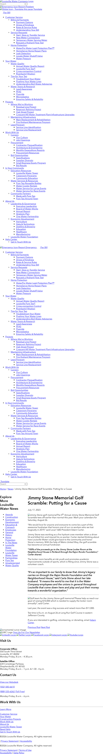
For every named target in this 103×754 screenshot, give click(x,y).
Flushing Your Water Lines (28, 81)
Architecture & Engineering (29, 147)
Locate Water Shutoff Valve (29, 56)
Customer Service (14, 17)
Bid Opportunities (19, 155)
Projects (9, 102)
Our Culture (22, 137)
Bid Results (21, 165)
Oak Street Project (25, 112)
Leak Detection (23, 53)
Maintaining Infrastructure (23, 117)
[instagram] (58, 635)
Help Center (11, 239)
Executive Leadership (26, 206)
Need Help (5, 729)
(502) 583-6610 (7, 687)
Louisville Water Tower (27, 173)
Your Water (10, 61)
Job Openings (23, 140)
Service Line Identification (28, 127)
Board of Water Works (27, 209)
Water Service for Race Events (30, 191)
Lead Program (18, 124)
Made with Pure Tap (25, 196)
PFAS (18, 91)
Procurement (17, 142)
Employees (10, 530)
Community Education (27, 178)
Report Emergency (27, 247)
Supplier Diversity (24, 160)
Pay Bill (6, 12)
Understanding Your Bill (27, 30)
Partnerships (11, 558)
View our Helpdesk (9, 682)
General (9, 532)
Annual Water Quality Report (30, 66)
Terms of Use (25, 750)
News (10, 489)
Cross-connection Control (28, 71)
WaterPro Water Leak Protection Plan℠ (35, 48)
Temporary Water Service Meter (31, 40)
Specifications (23, 158)
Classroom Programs (26, 175)
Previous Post (34, 627)
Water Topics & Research (23, 86)
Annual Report (23, 211)
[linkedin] (8, 635)
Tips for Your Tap (19, 76)
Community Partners (21, 193)
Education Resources (21, 170)
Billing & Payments (20, 19)
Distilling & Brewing (25, 226)
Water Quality (17, 63)
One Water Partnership (27, 216)
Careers (15, 135)
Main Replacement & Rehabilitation (33, 119)
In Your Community (14, 168)
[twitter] (23, 635)
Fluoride (20, 94)
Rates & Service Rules (26, 27)
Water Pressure (23, 58)
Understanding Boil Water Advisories (34, 84)
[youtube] (75, 635)
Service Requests (19, 32)
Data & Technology (25, 224)
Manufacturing (23, 234)
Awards (9, 514)
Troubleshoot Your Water (28, 79)
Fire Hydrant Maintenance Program (33, 122)
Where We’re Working (22, 104)
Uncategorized (12, 563)
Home (3, 489)
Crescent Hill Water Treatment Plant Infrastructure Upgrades (45, 114)
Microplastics (22, 96)
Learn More (5, 709)
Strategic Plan (23, 214)
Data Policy (19, 752)
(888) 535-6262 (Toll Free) (12, 691)
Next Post (45, 627)
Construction (11, 517)
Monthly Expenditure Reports (30, 150)
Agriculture (21, 221)
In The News (11, 542)
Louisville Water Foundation (24, 237)
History (8, 535)
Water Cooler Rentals (26, 186)
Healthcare (21, 231)
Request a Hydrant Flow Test (30, 42)
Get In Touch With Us (21, 242)
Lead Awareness (24, 89)
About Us (9, 201)
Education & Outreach (11, 526)
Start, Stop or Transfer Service (30, 35)
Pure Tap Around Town (27, 198)
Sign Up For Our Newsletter (26, 632)
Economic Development (22, 219)
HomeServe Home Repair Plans (31, 51)
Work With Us (12, 132)
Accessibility (26, 741)
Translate (37, 9)
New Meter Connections (28, 37)
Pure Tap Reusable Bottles (28, 183)
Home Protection (19, 45)
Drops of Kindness (25, 25)
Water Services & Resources (24, 180)
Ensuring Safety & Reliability (29, 99)
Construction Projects (10, 719)
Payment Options (24, 22)
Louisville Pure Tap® (25, 68)
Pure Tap (9, 560)
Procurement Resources (27, 152)
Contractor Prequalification (29, 145)
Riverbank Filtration (25, 74)
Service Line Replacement (28, 130)
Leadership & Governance (23, 203)
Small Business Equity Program (31, 163)
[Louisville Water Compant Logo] (17, 1)
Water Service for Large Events (31, 188)
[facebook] (40, 635)
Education (21, 229)
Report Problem (26, 6)
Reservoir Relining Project (28, 109)
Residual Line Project (26, 107)
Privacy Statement (10, 741)
